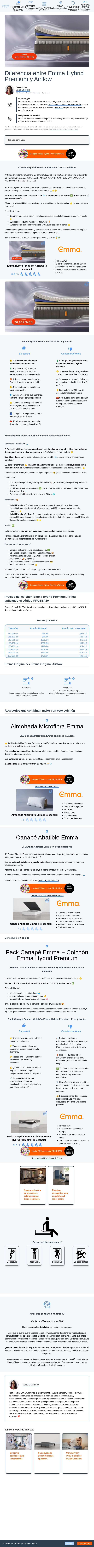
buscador (59, 107)
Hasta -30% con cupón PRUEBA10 (50, 779)
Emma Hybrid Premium (48, 881)
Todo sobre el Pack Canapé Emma (47, 1158)
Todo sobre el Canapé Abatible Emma (47, 895)
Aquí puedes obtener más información (64, 104)
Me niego (69, 1543)
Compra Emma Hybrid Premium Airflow (50, 154)
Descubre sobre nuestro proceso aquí (63, 129)
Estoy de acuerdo (84, 1543)
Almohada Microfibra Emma (47, 787)
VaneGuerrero (23, 90)
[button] (47, 140)
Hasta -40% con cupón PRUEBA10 (50, 888)
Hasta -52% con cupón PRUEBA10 (50, 1151)
